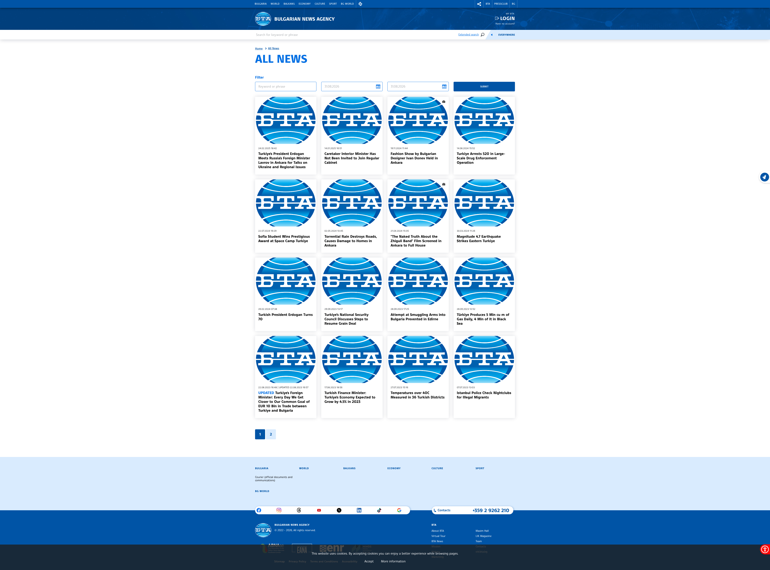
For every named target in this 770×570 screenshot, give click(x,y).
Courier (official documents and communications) (273, 479)
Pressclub (501, 3)
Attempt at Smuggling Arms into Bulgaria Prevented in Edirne (418, 316)
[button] (360, 4)
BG (513, 3)
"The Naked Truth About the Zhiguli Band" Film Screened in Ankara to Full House (416, 241)
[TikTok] (380, 510)
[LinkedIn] (360, 510)
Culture (320, 3)
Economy (305, 3)
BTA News (437, 541)
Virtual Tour (439, 536)
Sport (333, 3)
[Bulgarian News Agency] (263, 530)
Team (479, 541)
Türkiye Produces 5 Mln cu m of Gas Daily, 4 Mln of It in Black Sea (483, 319)
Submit (484, 86)
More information (393, 561)
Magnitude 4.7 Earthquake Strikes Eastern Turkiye (479, 238)
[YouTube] (320, 510)
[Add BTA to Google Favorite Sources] (400, 510)
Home (259, 48)
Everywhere (506, 34)
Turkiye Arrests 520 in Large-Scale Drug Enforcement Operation (481, 158)
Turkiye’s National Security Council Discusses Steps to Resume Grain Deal (346, 319)
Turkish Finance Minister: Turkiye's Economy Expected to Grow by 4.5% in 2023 (349, 397)
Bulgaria (261, 3)
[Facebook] (260, 510)
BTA (488, 3)
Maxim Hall (482, 531)
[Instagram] (280, 510)
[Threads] (300, 510)
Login (507, 18)
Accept (369, 561)
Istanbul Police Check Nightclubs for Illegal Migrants (484, 395)
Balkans (289, 3)
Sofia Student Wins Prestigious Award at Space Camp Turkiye (284, 238)
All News (273, 48)
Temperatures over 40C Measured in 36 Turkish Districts (418, 395)
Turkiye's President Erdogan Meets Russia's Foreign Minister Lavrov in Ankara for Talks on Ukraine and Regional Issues (284, 160)
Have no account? (505, 23)
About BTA (438, 531)
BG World (347, 3)
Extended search (468, 34)
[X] (340, 510)
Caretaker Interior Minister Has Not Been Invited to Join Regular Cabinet (351, 158)
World (275, 3)
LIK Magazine (483, 536)
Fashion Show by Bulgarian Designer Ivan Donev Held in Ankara (414, 158)
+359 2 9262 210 (491, 510)
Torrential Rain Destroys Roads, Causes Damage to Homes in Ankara (350, 241)
